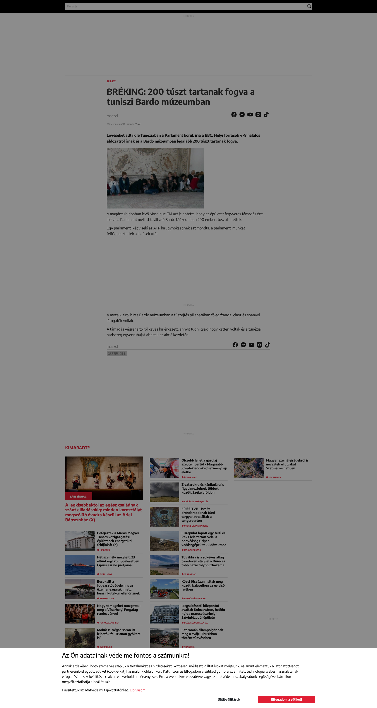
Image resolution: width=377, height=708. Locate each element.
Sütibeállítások (229, 699)
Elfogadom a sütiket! (286, 699)
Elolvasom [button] (138, 690)
